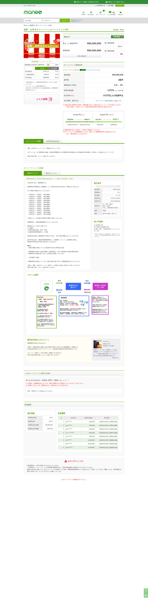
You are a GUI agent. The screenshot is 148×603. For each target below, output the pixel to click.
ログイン (120, 5)
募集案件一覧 (33, 25)
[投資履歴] (117, 36)
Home (83, 14)
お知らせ (120, 14)
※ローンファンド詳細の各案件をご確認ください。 (109, 100)
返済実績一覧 (101, 5)
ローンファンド (100, 14)
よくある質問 (111, 14)
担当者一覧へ (115, 357)
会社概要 (111, 5)
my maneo (90, 14)
